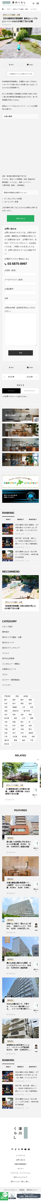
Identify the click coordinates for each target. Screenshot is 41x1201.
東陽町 (14, 707)
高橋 (17, 696)
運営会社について (32, 1190)
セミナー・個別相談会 (11, 680)
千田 (31, 740)
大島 (5, 722)
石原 (5, 733)
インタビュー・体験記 (11, 664)
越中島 (6, 740)
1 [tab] (18, 596)
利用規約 (21, 1190)
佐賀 (30, 725)
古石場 (14, 736)
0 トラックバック (29, 391)
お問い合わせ (20, 218)
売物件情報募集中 (20, 1164)
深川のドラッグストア (11, 648)
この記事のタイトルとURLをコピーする (20, 74)
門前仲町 (7, 696)
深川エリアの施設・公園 (11, 637)
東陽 (30, 700)
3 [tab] (22, 596)
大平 (23, 707)
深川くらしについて (20, 1177)
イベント (28, 534)
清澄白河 (15, 711)
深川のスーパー (8, 642)
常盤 (14, 722)
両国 (22, 725)
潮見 (22, 703)
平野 (5, 707)
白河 (23, 718)
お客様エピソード (9, 669)
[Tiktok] (15, 1149)
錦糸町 (26, 696)
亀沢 (22, 700)
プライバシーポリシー (18, 243)
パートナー (6, 685)
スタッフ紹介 (7, 626)
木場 (22, 729)
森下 (5, 700)
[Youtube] (25, 1149)
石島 (31, 707)
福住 (14, 700)
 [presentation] (37, 759)
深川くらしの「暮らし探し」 (21, 1181)
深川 (14, 733)
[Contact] (29, 1149)
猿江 (22, 722)
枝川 (14, 703)
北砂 (22, 714)
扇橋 (31, 718)
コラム (27, 560)
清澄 (5, 711)
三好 (5, 725)
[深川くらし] (14, 3)
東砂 (15, 718)
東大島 (24, 736)
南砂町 (31, 733)
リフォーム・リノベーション (21, 1173)
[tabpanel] (20, 593)
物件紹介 (5, 632)
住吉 (5, 703)
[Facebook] (22, 1149)
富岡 (33, 736)
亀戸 (14, 729)
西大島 (6, 744)
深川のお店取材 (8, 658)
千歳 (5, 729)
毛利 (14, 714)
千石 (5, 736)
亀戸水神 (27, 711)
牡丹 (14, 725)
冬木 (5, 714)
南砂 (23, 740)
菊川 (30, 729)
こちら (19, 207)
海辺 (30, 714)
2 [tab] (20, 596)
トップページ (20, 1155)
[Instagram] (12, 1149)
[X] (19, 1149)
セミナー (20, 1168)
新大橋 (6, 718)
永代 (22, 733)
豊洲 (15, 740)
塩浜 (30, 703)
